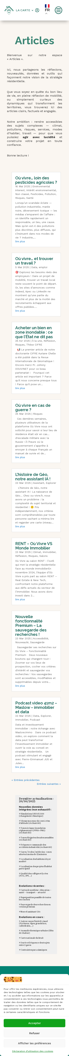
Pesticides (37, 194)
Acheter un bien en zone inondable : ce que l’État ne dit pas (34, 332)
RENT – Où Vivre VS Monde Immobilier (33, 545)
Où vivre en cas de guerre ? (33, 407)
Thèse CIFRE (34, 344)
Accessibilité (40, 638)
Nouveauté (22, 642)
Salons (43, 555)
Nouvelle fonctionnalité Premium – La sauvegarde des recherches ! (31, 625)
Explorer (51, 482)
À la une (37, 340)
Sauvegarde (37, 642)
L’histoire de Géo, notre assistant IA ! (32, 476)
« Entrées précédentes (26, 780)
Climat (37, 552)
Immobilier (49, 552)
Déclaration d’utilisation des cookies (32, 1051)
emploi (43, 267)
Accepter (34, 1023)
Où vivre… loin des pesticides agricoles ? (36, 180)
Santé (29, 197)
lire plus (20, 241)
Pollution (50, 194)
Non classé (22, 194)
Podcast (35, 719)
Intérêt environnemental (41, 190)
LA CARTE (23, 10)
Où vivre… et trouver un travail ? (34, 260)
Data (34, 267)
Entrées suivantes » (49, 783)
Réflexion (49, 340)
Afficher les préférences (34, 1043)
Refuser (34, 1033)
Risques (20, 197)
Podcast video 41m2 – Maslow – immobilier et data (36, 707)
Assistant (38, 482)
